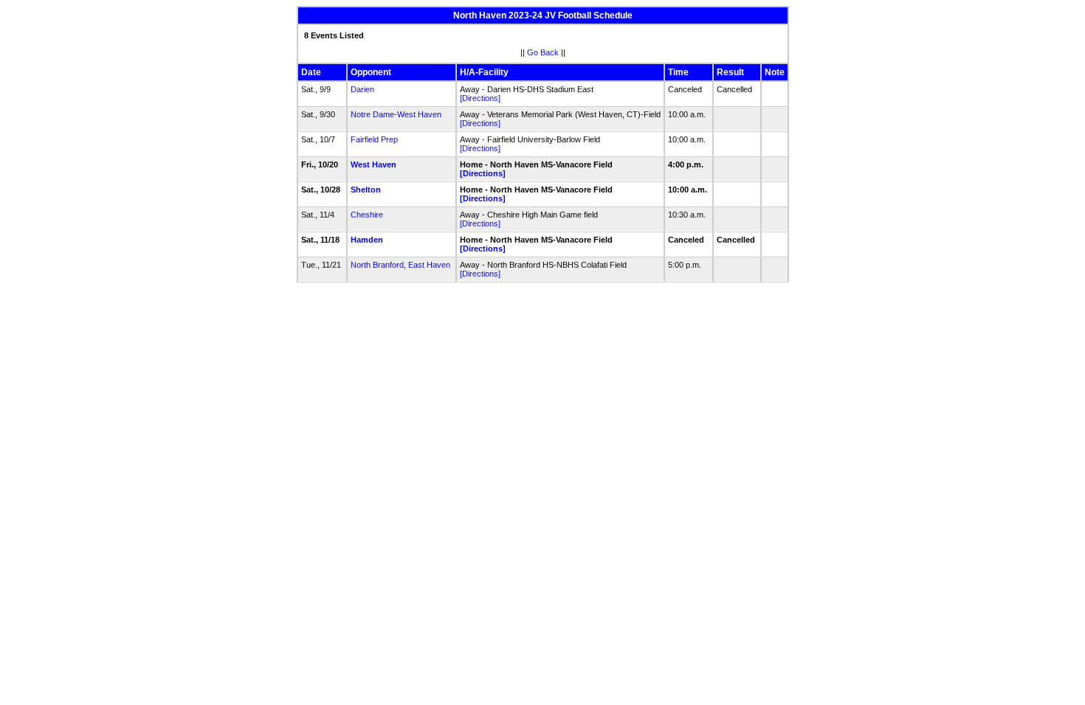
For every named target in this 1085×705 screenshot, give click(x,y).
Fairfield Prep (374, 139)
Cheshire (367, 214)
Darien (362, 89)
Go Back (543, 52)
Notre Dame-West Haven (396, 114)
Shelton (366, 189)
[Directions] (480, 98)
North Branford (377, 264)
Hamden (367, 239)
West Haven (373, 164)
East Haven (429, 264)
